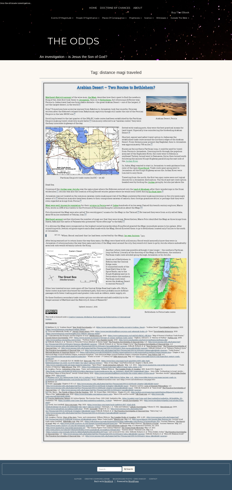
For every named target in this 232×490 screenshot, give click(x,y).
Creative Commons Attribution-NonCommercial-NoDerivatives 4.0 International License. (88, 318)
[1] (46, 327)
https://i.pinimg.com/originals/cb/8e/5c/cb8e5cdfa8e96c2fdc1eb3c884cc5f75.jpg (76, 432)
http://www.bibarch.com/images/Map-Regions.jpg (152, 419)
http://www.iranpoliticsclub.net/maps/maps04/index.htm (68, 365)
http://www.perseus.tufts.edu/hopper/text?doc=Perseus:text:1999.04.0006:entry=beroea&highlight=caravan (86, 346)
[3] (46, 335)
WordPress (133, 481)
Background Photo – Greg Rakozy (129, 479)
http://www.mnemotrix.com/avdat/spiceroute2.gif (158, 365)
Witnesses (161, 18)
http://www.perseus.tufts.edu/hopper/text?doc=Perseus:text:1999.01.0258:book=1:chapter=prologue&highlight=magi (89, 388)
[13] (47, 415)
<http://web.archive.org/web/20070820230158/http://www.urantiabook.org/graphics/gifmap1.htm (83, 430)
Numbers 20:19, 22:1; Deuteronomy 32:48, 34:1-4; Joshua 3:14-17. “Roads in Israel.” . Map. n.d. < (91, 377)
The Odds (73, 41)
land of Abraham (142, 189)
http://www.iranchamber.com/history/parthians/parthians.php (143, 340)
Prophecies (134, 18)
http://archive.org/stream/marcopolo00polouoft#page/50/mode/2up (157, 392)
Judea (115, 205)
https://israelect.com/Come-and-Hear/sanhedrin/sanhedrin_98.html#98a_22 (152, 398)
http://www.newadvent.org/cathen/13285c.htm (64, 409)
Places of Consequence (113, 18)
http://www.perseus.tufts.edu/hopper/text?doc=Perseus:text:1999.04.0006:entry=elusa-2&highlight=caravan (126, 436)
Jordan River (132, 161)
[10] (47, 392)
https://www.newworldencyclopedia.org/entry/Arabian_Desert (120, 327)
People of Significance (87, 18)
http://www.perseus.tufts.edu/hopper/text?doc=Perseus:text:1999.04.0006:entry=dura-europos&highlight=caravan (104, 348)
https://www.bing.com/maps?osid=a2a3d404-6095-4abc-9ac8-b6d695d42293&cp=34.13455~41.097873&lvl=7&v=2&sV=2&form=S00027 (98, 362)
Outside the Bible (179, 18)
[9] (46, 384)
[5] (46, 361)
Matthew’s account (54, 219)
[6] (46, 369)
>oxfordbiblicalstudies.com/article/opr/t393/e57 (72, 379)
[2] (46, 331)
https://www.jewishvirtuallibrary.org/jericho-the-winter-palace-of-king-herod (124, 373)
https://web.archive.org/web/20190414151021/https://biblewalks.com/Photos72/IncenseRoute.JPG (122, 421)
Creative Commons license (97, 479)
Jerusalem (84, 100)
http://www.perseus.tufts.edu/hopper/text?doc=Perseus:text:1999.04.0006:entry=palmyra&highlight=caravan (126, 350)
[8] (46, 382)
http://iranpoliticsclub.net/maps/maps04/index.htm (66, 356)
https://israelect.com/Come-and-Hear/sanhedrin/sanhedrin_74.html (85, 400)
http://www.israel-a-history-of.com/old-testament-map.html (69, 425)
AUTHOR (77, 479)
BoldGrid (108, 481)
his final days (155, 191)
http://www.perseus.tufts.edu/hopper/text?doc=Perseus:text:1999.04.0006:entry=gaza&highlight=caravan (101, 390)
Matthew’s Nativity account (58, 97)
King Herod (143, 168)
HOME (93, 7)
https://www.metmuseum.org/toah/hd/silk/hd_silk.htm (129, 335)
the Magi (92, 97)
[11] (47, 398)
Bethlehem (105, 100)
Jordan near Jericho (70, 189)
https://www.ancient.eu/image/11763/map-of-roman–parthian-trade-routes (104, 338)
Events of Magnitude (61, 18)
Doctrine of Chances (115, 7)
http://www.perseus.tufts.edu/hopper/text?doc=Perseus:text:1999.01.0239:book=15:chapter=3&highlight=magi (87, 386)
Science (148, 18)
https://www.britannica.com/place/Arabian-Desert (65, 329)
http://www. (61, 375)
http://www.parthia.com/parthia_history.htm (63, 340)
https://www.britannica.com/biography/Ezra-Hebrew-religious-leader (72, 333)
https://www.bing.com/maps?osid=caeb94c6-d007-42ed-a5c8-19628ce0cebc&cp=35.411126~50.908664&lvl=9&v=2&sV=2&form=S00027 (91, 406)
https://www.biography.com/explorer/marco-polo (93, 394)
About (137, 7)
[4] (46, 342)
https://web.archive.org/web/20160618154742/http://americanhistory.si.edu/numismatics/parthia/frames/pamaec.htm (125, 352)
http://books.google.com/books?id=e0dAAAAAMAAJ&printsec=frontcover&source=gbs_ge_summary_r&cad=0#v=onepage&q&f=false (97, 371)
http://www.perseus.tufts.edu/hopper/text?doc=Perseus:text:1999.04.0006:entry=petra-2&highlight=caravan (104, 434)
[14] (47, 417)
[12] (47, 405)
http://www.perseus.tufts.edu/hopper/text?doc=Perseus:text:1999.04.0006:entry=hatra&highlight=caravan (86, 413)
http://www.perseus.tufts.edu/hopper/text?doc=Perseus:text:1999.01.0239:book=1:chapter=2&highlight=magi (117, 384)
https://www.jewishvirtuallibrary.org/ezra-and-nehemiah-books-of (121, 331)
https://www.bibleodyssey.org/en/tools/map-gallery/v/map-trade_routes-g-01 (111, 367)
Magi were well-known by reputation (63, 205)
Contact (153, 479)
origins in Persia (98, 205)
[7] (46, 377)
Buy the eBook (180, 12)
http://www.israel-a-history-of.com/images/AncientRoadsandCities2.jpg (89, 423)
